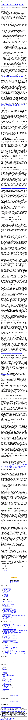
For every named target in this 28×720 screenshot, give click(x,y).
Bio (4, 667)
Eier (4, 690)
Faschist (5, 670)
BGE (4, 680)
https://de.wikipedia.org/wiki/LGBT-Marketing (11, 353)
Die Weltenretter (14, 582)
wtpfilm (5, 672)
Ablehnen (8, 719)
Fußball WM (6, 689)
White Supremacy (7, 687)
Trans (4, 673)
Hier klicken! (15, 658)
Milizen (5, 676)
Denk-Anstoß (9, 7)
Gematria (5, 686)
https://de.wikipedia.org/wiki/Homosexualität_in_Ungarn (14, 188)
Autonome (5, 674)
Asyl (4, 678)
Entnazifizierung (7, 685)
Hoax (4, 669)
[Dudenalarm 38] (14, 695)
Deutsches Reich (7, 679)
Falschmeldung (7, 681)
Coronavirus (6, 684)
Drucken (3, 9)
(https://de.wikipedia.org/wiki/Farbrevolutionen (12, 76)
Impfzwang (5, 683)
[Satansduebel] (14, 701)
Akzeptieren (3, 719)
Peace (4, 668)
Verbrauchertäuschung (8, 675)
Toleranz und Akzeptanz (12, 4)
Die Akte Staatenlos (14, 581)
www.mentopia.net (5, 374)
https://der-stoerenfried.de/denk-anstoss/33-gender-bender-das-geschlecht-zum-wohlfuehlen (13, 105)
